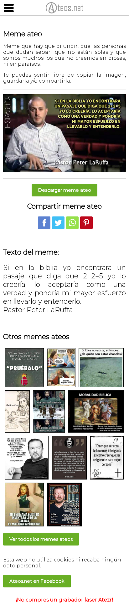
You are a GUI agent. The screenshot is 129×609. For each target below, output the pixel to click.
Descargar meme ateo (64, 190)
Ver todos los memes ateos (41, 539)
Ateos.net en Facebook (36, 581)
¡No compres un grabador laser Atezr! (64, 600)
